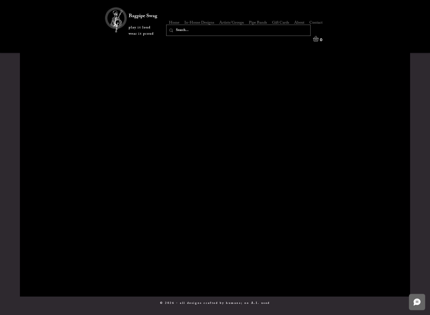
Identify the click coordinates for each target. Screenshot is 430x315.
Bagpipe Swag (143, 16)
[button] (319, 38)
